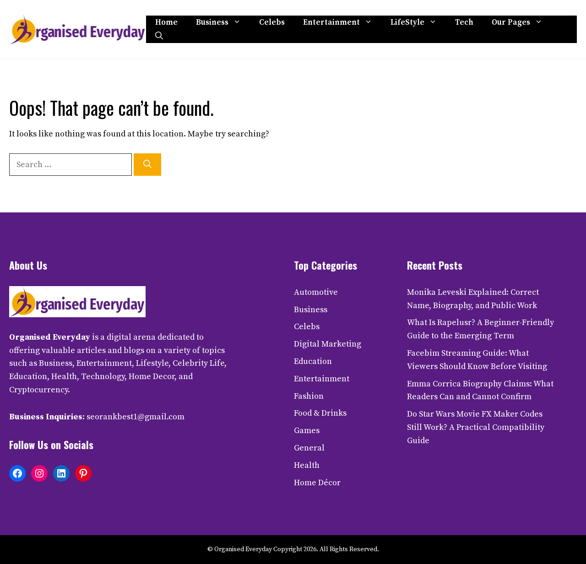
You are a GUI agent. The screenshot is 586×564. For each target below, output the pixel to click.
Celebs (272, 22)
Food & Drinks (320, 413)
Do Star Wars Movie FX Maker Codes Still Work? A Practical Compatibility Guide (475, 427)
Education (313, 361)
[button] (159, 36)
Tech (464, 22)
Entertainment (331, 22)
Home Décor (317, 482)
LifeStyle (407, 22)
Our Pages (511, 22)
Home (166, 22)
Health (307, 465)
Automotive (316, 292)
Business (212, 22)
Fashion (309, 396)
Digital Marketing (327, 344)
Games (307, 430)
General (309, 448)
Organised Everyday (49, 337)
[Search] (147, 164)
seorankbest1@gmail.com (135, 417)
